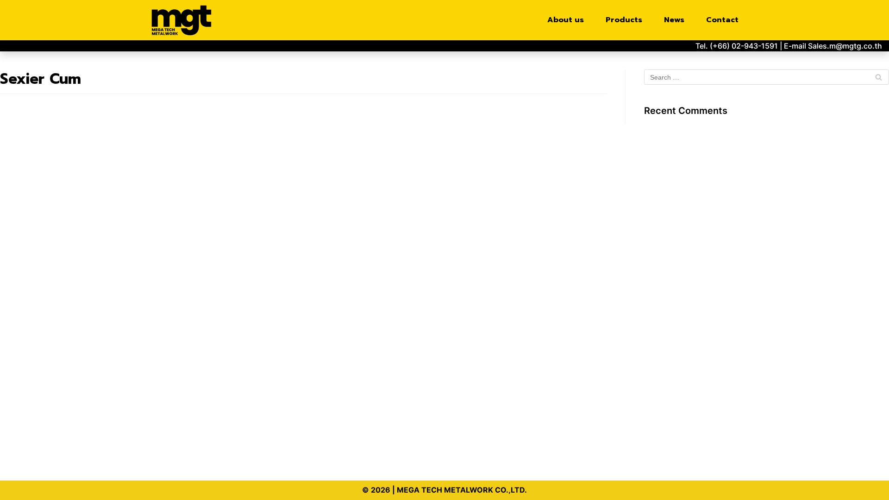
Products (624, 19)
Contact (722, 19)
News (674, 19)
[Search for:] (766, 77)
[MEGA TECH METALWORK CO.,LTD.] (183, 20)
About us (565, 19)
